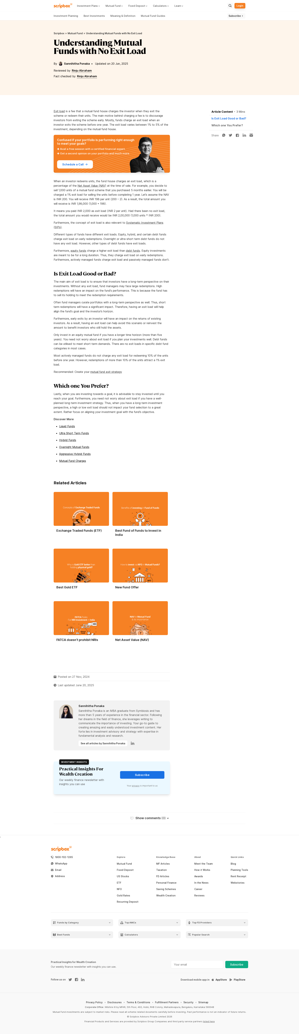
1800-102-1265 (64, 857)
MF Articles (163, 863)
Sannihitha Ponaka (77, 63)
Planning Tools (239, 870)
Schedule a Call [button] (73, 164)
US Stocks (123, 876)
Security (188, 1002)
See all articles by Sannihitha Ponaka (103, 743)
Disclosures (114, 1002)
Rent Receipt (238, 876)
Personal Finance (166, 882)
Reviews (199, 895)
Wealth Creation (165, 895)
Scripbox (59, 33)
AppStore (221, 979)
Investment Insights (74, 762)
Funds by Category (68, 922)
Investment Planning (66, 15)
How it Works (202, 870)
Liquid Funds (67, 426)
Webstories (237, 882)
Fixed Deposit (125, 870)
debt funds (133, 250)
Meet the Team (203, 863)
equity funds (78, 250)
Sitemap (203, 1002)
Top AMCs (130, 922)
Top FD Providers (202, 922)
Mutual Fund (75, 33)
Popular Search (201, 934)
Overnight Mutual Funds (74, 447)
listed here (209, 1021)
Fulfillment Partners (167, 1002)
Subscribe (236, 964)
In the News (201, 882)
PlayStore (239, 979)
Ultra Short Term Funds (74, 433)
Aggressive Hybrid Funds (75, 454)
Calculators (131, 934)
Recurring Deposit (127, 901)
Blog (233, 863)
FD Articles (162, 876)
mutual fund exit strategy (106, 372)
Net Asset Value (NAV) (92, 185)
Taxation (161, 870)
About (197, 857)
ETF (119, 882)
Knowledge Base (165, 857)
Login (240, 5)
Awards (198, 876)
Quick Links (237, 857)
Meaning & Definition (122, 15)
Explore (121, 857)
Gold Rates (123, 895)
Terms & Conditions (138, 1002)
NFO (119, 889)
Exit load (59, 111)
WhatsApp (61, 863)
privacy (135, 785)
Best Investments (94, 15)
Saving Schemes (166, 889)
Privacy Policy (94, 1002)
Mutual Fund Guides (153, 15)
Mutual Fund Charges (72, 461)
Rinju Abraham (82, 70)
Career (198, 889)
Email (58, 870)
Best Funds (63, 934)
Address (60, 876)
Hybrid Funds (67, 440)
